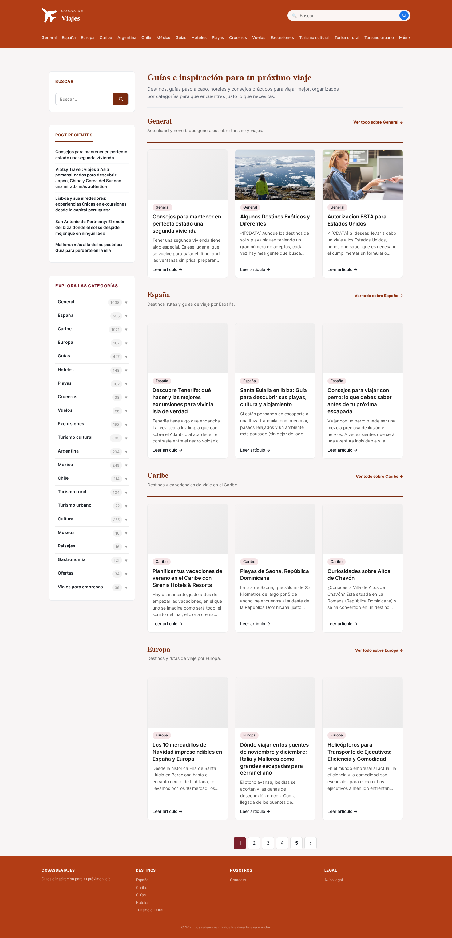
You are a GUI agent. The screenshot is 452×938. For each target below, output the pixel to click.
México (163, 37)
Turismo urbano (379, 37)
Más (404, 37)
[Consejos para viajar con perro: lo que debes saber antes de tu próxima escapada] (363, 348)
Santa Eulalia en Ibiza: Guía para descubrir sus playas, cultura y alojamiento (273, 397)
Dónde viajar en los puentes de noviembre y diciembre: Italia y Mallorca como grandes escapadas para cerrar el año (274, 759)
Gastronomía (71, 559)
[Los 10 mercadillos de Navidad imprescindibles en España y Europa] (188, 702)
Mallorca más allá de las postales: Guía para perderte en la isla (88, 247)
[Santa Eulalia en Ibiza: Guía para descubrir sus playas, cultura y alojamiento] (275, 348)
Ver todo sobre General (378, 122)
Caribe (106, 37)
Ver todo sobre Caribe (379, 476)
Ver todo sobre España (379, 295)
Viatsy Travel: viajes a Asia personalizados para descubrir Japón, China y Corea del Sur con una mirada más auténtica (88, 178)
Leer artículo (168, 269)
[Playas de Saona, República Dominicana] (275, 529)
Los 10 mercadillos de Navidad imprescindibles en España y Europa (187, 752)
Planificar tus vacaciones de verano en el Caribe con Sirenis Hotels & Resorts (187, 578)
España (69, 37)
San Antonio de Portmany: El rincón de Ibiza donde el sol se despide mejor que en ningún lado (90, 227)
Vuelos (258, 37)
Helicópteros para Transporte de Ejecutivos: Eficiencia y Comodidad (359, 752)
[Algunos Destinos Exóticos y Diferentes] (275, 175)
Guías (181, 37)
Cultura (65, 518)
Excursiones (282, 37)
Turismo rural (347, 37)
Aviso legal (333, 879)
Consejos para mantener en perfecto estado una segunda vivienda (91, 154)
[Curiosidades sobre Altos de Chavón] (363, 529)
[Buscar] (404, 15)
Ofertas (65, 572)
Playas (218, 37)
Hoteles (199, 37)
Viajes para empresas (80, 586)
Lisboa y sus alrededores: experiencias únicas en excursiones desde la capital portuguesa (90, 204)
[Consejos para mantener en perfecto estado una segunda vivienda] (188, 175)
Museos (66, 532)
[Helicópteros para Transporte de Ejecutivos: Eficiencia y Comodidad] (363, 702)
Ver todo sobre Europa (379, 650)
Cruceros (238, 37)
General (49, 37)
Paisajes (66, 545)
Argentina (126, 37)
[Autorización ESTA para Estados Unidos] (363, 175)
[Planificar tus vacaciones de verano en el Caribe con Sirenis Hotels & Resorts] (188, 529)
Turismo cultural (314, 37)
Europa (87, 37)
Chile (146, 37)
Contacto (238, 879)
